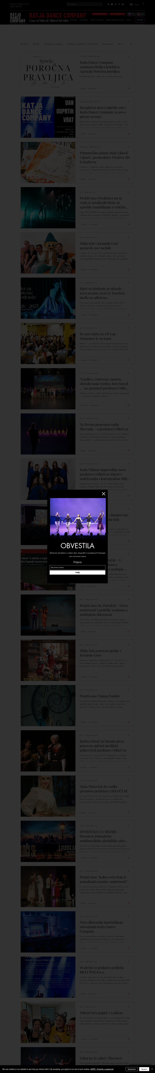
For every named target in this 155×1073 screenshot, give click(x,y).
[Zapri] (152, 1069)
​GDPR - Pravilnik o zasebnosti (101, 1069)
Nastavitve (132, 1069)
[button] (103, 493)
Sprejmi (144, 1069)
